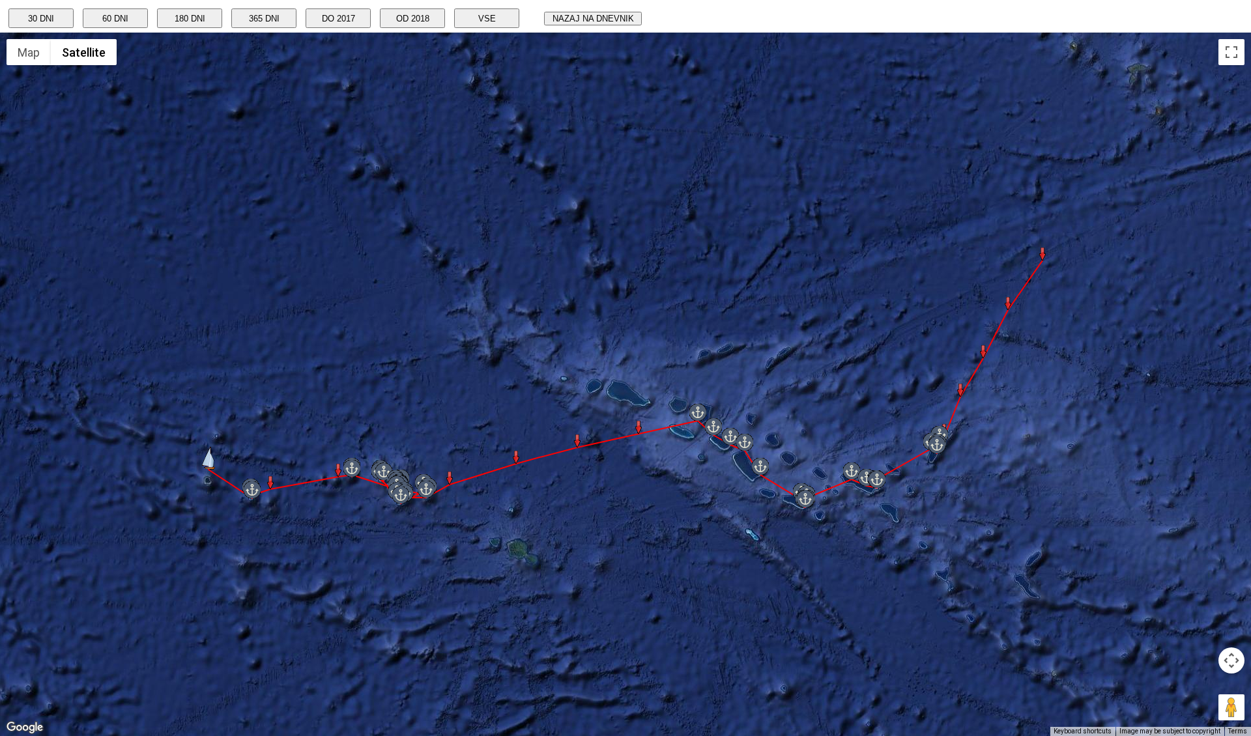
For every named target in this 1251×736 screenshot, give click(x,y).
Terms (1237, 731)
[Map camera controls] (1231, 660)
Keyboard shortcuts (1083, 731)
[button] (208, 458)
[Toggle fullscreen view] (1231, 52)
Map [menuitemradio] (29, 52)
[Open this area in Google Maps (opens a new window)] (24, 727)
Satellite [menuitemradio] (84, 52)
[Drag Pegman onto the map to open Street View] (1231, 707)
